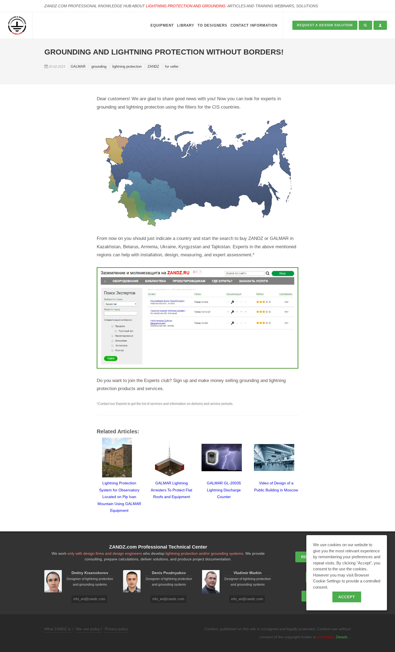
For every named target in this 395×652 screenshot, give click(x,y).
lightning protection (127, 66)
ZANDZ (154, 66)
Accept (346, 597)
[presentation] (92, 475)
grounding (99, 66)
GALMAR (79, 66)
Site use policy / (89, 629)
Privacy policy (116, 629)
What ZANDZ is (57, 629)
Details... (343, 637)
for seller (171, 66)
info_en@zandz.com (89, 599)
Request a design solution (325, 25)
